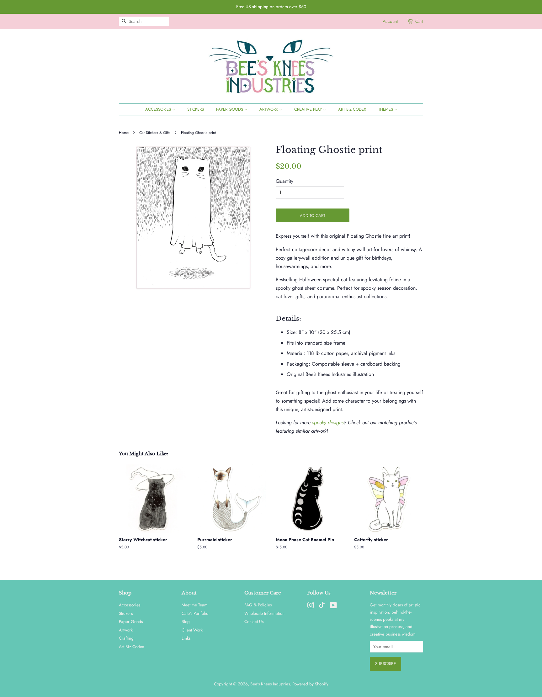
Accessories (158, 109)
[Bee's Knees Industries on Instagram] (310, 606)
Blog (186, 621)
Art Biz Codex (352, 109)
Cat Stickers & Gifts (154, 132)
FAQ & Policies (258, 605)
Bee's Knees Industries (270, 684)
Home (124, 132)
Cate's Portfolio (195, 613)
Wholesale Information (264, 613)
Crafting (126, 638)
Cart (419, 21)
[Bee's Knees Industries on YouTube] (333, 606)
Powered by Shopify (310, 684)
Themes (386, 109)
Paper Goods (230, 109)
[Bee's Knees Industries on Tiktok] (322, 606)
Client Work (192, 630)
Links (186, 638)
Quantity (284, 181)
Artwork (269, 109)
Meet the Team (195, 605)
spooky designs (327, 422)
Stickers (195, 109)
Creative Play (308, 109)
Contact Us (253, 621)
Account (390, 21)
